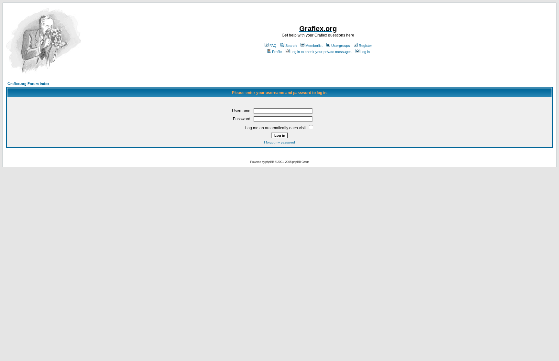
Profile (277, 52)
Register (365, 46)
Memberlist (314, 46)
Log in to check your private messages (321, 52)
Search (291, 46)
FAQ (273, 46)
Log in (365, 52)
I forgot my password (279, 142)
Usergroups (340, 46)
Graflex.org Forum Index (28, 84)
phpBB (269, 162)
